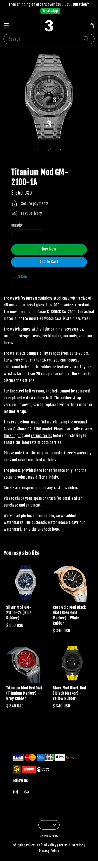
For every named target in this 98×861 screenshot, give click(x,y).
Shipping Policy (24, 845)
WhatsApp (50, 10)
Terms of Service (71, 845)
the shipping (13, 435)
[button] (6, 25)
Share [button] (22, 276)
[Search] (86, 39)
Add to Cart (49, 261)
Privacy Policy (49, 851)
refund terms (41, 435)
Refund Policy (46, 845)
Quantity (17, 225)
